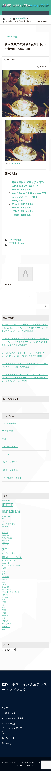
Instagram (15, 163)
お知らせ (6, 439)
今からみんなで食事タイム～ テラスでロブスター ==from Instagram (29, 197)
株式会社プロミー (8, 597)
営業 (3, 582)
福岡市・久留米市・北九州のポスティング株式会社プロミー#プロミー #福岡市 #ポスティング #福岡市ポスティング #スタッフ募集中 (25, 342)
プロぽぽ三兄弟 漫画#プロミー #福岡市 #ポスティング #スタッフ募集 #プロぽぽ (25, 365)
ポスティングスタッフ (9, 560)
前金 (4, 574)
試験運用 (5, 615)
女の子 (4, 584)
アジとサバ (5, 526)
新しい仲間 (5, 587)
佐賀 (3, 571)
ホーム (7, 707)
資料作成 (5, 621)
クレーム (6, 529)
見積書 (4, 613)
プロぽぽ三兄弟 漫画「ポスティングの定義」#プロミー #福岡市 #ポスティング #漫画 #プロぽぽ (25, 354)
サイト (5, 532)
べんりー (5, 521)
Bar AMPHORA (7, 500)
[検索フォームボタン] (46, 306)
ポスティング (8, 454)
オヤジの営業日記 (10, 446)
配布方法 (6, 627)
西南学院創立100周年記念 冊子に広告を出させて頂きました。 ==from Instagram (29, 186)
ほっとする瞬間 (9, 524)
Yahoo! (4, 519)
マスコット (5, 563)
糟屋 (3, 607)
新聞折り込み (6, 589)
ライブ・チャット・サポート (12, 565)
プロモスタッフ (9, 553)
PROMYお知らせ (9, 423)
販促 (4, 618)
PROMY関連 (14, 239)
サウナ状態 (5, 535)
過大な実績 (7, 624)
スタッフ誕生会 (7, 538)
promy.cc (6, 516)
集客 (3, 629)
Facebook (9, 738)
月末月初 (5, 595)
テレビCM (5, 540)
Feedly (8, 743)
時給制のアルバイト (11, 592)
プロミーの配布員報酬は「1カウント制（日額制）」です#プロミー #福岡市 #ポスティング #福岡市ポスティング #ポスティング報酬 (25, 377)
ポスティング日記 (10, 462)
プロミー (7, 549)
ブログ (5, 545)
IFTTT (11, 243)
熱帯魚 (4, 602)
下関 (4, 568)
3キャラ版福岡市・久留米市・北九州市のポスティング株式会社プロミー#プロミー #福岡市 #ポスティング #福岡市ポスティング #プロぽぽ (25, 327)
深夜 (3, 599)
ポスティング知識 (10, 470)
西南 (4, 610)
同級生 (5, 579)
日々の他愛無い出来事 (12, 478)
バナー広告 (5, 543)
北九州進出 (5, 577)
